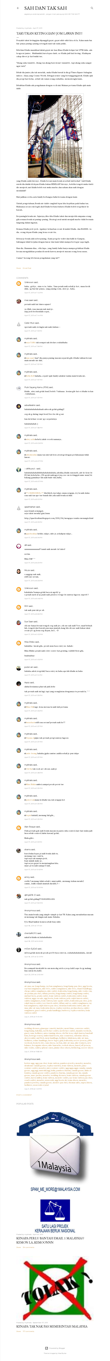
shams (27, 849)
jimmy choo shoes (62, 1047)
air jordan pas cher (32, 993)
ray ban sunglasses (54, 986)
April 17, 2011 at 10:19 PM (33, 887)
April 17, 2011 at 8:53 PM (33, 614)
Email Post (27, 268)
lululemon (72, 1038)
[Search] (92, 7)
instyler (60, 1028)
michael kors (30, 996)
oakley (38, 1047)
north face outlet (51, 1031)
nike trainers (80, 1043)
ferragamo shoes (39, 1045)
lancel (77, 1045)
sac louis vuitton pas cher (80, 1078)
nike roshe (29, 1047)
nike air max (34, 1008)
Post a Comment (24, 1095)
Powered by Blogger (57, 1348)
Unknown (28, 282)
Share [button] (18, 268)
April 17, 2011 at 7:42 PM (33, 293)
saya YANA (30, 342)
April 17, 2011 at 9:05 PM (33, 659)
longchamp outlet (64, 993)
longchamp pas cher (73, 986)
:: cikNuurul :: (30, 468)
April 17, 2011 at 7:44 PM (33, 315)
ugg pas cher (41, 1063)
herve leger (53, 1040)
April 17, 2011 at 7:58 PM (33, 428)
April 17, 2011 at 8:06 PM (33, 443)
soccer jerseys (80, 1040)
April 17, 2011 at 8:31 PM (33, 563)
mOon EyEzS (30, 949)
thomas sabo (74, 1082)
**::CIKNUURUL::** (34, 493)
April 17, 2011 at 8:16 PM (33, 538)
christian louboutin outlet (70, 1005)
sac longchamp (38, 986)
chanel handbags (84, 988)
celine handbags (40, 1040)
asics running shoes (52, 1033)
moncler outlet (61, 1078)
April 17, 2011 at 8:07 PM (33, 461)
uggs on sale (37, 998)
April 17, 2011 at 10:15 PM (33, 870)
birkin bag (75, 1047)
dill (25, 545)
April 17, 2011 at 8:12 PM (33, 499)
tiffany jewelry (48, 993)
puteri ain (28, 667)
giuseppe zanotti (48, 1028)
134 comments (28, 1247)
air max (27, 986)
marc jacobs (36, 1075)
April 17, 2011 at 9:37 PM (33, 726)
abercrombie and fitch (34, 1038)
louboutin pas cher (78, 1001)
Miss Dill (30, 707)
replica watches (63, 1008)
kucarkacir (30, 722)
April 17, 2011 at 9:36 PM (33, 711)
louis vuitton (59, 998)
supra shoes (86, 1082)
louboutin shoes (48, 1008)
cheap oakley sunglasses (35, 991)
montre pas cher (60, 1082)
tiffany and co (65, 1003)
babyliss (38, 1031)
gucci (26, 1033)
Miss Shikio (29, 642)
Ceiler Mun (29, 323)
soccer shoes (87, 1047)
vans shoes (50, 1043)
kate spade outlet (61, 1001)
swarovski (49, 1080)
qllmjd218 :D (30, 895)
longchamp (72, 991)
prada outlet (42, 996)
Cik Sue (29, 769)
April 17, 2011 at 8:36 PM (33, 581)
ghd (61, 1040)
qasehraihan (30, 507)
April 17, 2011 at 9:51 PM (33, 842)
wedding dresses (31, 1028)
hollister (39, 1033)
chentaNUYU (30, 933)
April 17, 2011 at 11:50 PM (33, 903)
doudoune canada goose (35, 1065)
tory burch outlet (50, 1003)
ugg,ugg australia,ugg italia (43, 1070)
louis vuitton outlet (57, 996)
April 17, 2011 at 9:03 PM (33, 634)
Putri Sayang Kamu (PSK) (36, 387)
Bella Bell (30, 376)
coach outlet (30, 1080)
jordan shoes (77, 1008)
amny (27, 877)
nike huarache (54, 1045)
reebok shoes (68, 1045)
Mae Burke (62, 1353)
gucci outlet (40, 1010)
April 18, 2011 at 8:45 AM (33, 941)
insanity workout (83, 1031)
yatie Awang (31, 753)
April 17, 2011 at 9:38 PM (33, 773)
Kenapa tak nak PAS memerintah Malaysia (51, 1326)
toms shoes (73, 1080)
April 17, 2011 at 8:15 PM (33, 522)
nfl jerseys (85, 1045)
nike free (46, 988)
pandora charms (63, 1070)
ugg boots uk (61, 1080)
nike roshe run (85, 991)
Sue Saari (28, 621)
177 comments (28, 1331)
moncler (79, 1063)
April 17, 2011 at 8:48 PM (33, 598)
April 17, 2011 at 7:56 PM (33, 346)
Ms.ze (27, 570)
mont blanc (69, 1028)
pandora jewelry (67, 1063)
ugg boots (87, 986)
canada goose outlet (41, 1073)
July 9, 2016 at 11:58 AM (33, 1052)
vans (32, 1033)
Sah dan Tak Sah (45, 8)
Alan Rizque (30, 827)
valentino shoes (81, 1035)
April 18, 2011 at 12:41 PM (33, 957)
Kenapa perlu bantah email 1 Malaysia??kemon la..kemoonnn (50, 1240)
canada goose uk (73, 1073)
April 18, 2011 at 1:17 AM (33, 926)
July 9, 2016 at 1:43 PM (33, 1089)
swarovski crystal (41, 1085)
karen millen (36, 1078)
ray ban (59, 1043)
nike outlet (52, 991)
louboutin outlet (74, 996)
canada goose (78, 1070)
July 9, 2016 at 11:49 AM (33, 1017)
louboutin (62, 991)
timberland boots (51, 1035)
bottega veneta (36, 1035)
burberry (66, 1010)
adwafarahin (30, 405)
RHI (26, 606)
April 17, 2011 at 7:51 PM (33, 331)
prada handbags (54, 1010)
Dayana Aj (30, 738)
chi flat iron (67, 1033)
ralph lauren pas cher (48, 1005)
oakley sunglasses (59, 988)
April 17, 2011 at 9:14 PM (33, 675)
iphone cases (47, 1047)
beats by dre (38, 1043)
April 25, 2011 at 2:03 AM (33, 975)
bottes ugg (29, 1063)
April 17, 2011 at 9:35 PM (33, 695)
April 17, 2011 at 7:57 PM (33, 364)
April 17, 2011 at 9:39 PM (33, 788)
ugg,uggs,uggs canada (75, 1068)
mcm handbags (51, 1038)
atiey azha (30, 439)
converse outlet (82, 1028)
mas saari (28, 300)
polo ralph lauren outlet (77, 998)
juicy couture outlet (55, 1068)
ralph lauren (79, 1033)
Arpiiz (27, 682)
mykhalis (28, 338)
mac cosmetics (66, 1035)
